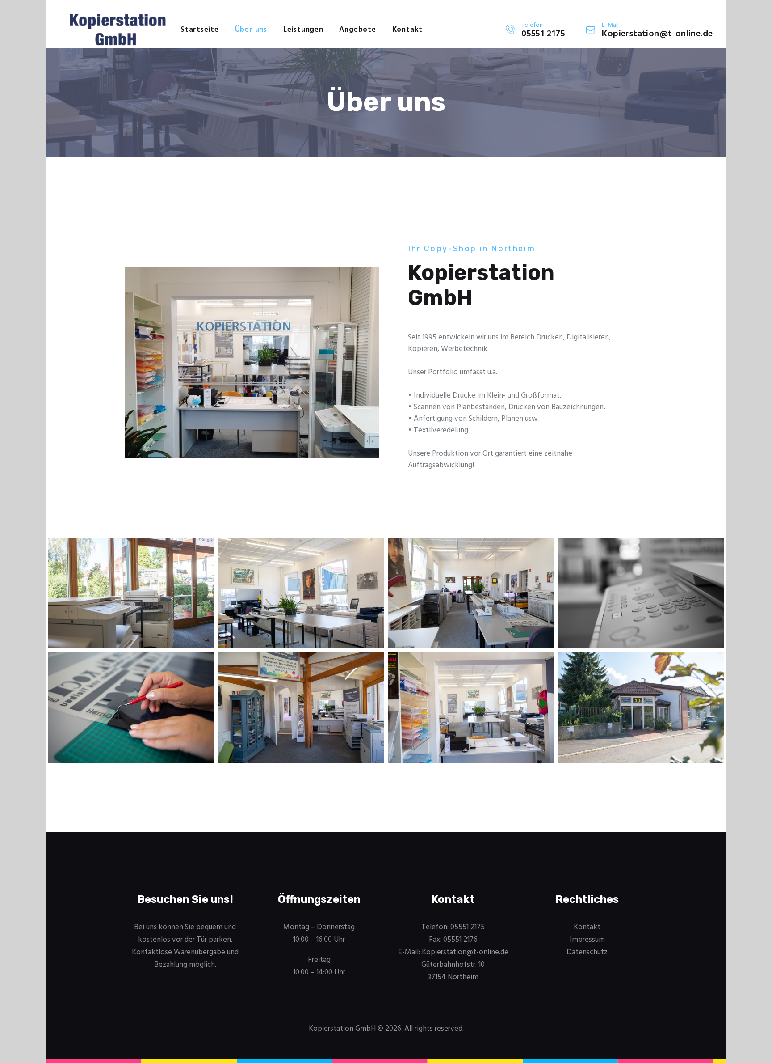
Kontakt (587, 927)
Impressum (587, 940)
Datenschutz (587, 952)
